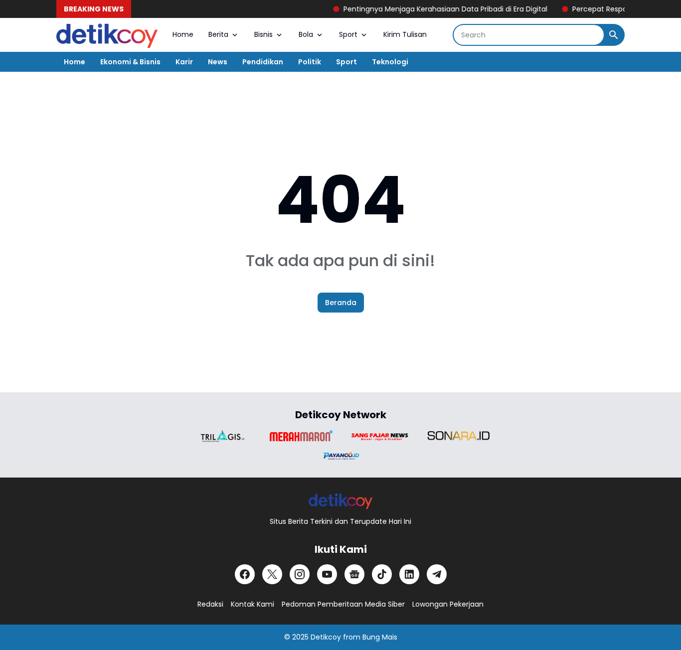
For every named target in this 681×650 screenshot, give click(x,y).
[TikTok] (382, 574)
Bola (306, 34)
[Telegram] (437, 574)
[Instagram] (300, 574)
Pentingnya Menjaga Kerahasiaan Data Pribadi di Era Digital (437, 9)
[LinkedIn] (409, 574)
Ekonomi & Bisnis (130, 62)
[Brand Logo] (222, 436)
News (217, 62)
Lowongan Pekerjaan (448, 604)
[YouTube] (327, 574)
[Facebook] (245, 574)
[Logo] (341, 500)
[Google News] (354, 574)
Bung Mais (379, 637)
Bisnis (263, 34)
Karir (184, 62)
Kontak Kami (252, 604)
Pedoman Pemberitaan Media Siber (343, 604)
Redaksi (210, 604)
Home (182, 34)
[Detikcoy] (107, 35)
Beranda (340, 303)
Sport (348, 34)
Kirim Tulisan (405, 34)
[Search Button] (614, 35)
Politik (309, 62)
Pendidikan (262, 62)
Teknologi (390, 62)
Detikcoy (326, 637)
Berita (218, 34)
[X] (272, 574)
